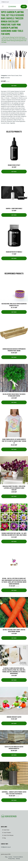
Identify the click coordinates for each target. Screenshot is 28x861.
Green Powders (7, 832)
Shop (23, 6)
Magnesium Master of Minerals (14, 252)
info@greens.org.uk (5, 1)
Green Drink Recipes (8, 835)
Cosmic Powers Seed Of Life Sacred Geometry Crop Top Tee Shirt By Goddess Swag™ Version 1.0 (14, 441)
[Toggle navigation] (2, 6)
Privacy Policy (11, 858)
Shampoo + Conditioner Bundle (14, 208)
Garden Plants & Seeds (12, 75)
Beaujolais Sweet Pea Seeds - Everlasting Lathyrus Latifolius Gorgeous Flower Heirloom (14, 488)
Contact (10, 857)
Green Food (6, 830)
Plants (20, 75)
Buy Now (14, 85)
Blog (4, 838)
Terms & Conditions (18, 857)
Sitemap (18, 858)
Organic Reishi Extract (14, 165)
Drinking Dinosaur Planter (14, 717)
